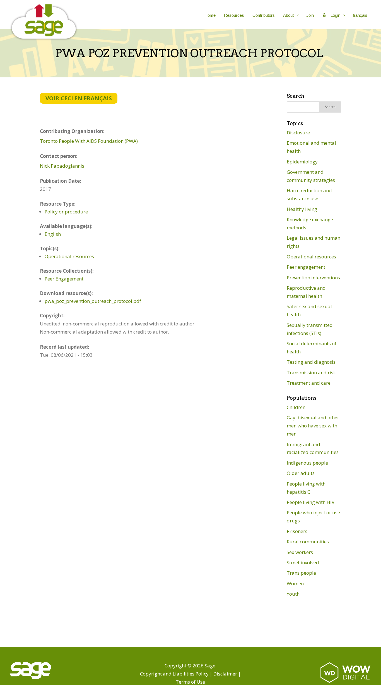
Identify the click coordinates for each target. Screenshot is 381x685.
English (53, 234)
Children (296, 407)
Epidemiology (302, 161)
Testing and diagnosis (311, 362)
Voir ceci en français (78, 98)
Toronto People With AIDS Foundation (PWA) (89, 141)
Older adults (301, 473)
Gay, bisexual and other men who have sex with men (313, 425)
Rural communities (308, 541)
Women (295, 583)
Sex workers (300, 552)
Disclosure (298, 132)
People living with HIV (310, 502)
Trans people (301, 573)
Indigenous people (307, 463)
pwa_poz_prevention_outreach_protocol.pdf (93, 301)
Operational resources (69, 256)
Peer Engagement (64, 278)
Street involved (303, 562)
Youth (293, 594)
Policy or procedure (66, 211)
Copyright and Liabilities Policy (174, 673)
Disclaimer (225, 673)
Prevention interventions (313, 277)
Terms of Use (190, 682)
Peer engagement (306, 267)
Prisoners (297, 531)
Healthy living (302, 209)
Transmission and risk (311, 372)
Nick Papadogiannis (62, 166)
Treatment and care (309, 383)
